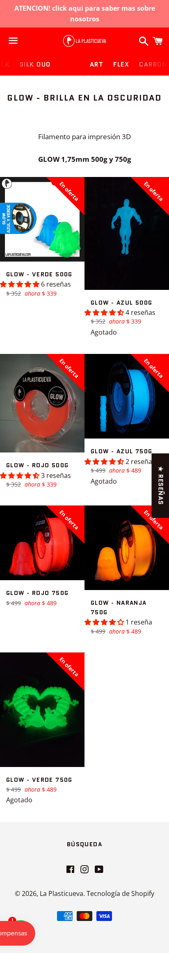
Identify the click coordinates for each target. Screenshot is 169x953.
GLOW (70, 64)
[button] (20, 284)
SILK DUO (35, 64)
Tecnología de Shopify (120, 893)
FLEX (121, 64)
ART (97, 64)
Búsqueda (84, 844)
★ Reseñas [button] (160, 485)
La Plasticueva (61, 893)
